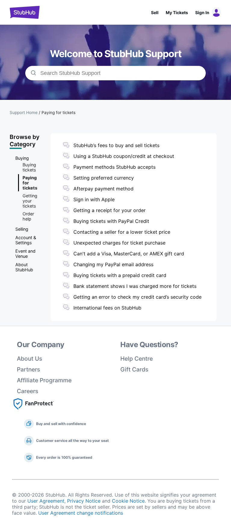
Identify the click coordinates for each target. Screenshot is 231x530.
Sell (155, 12)
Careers (27, 391)
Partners (28, 369)
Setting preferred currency (103, 178)
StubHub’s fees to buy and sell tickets (116, 145)
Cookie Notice (128, 501)
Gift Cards (134, 369)
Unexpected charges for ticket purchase (119, 243)
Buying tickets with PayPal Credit (111, 221)
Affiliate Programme (44, 380)
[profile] (215, 12)
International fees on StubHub (107, 308)
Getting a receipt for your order (109, 210)
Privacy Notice (83, 501)
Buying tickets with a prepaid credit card (119, 275)
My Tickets (177, 12)
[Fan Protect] (33, 411)
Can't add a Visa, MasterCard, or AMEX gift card (128, 254)
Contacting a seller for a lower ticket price (121, 232)
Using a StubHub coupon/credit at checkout (123, 156)
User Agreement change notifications (80, 513)
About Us (29, 358)
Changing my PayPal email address (113, 264)
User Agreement (45, 501)
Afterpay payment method (103, 189)
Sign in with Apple (94, 199)
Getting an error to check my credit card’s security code (137, 297)
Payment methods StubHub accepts (114, 167)
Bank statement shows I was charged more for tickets (134, 286)
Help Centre (136, 358)
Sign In (202, 12)
